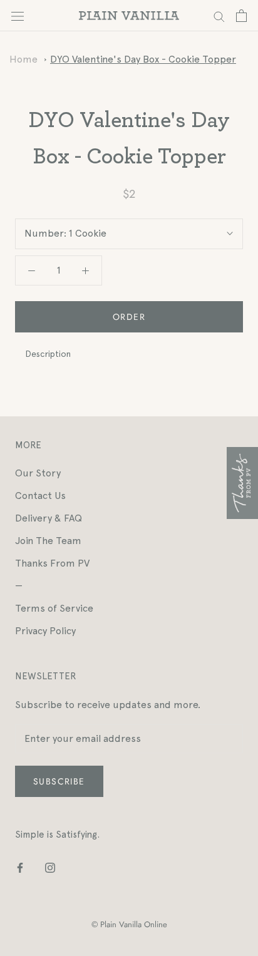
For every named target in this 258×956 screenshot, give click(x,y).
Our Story (38, 473)
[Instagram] (50, 867)
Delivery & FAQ (48, 518)
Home (23, 59)
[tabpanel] (129, 375)
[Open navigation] (17, 16)
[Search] (219, 15)
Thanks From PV (52, 563)
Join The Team (48, 541)
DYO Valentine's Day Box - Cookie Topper (143, 59)
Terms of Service (54, 608)
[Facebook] (20, 867)
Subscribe (59, 781)
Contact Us (40, 495)
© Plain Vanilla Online (129, 924)
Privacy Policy (45, 631)
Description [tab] (48, 354)
